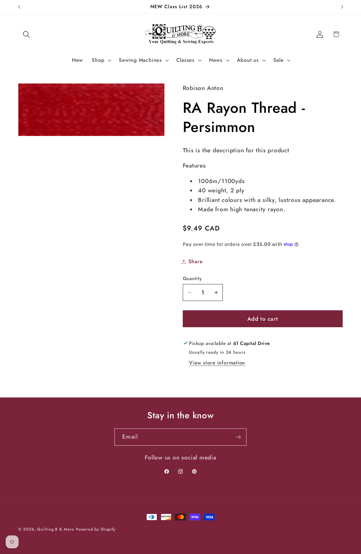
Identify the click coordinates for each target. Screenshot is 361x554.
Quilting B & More (55, 529)
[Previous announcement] (19, 7)
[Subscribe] (238, 437)
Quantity (192, 278)
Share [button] (195, 261)
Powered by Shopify (96, 529)
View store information (217, 362)
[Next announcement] (342, 7)
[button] (26, 34)
